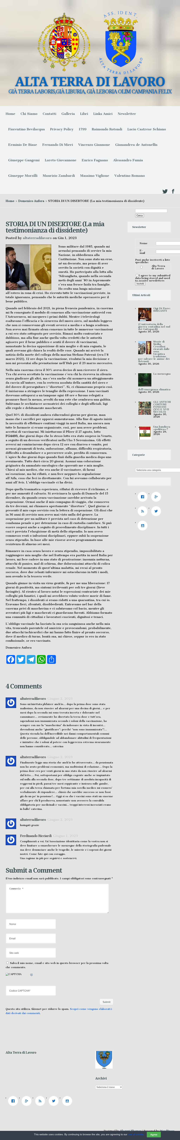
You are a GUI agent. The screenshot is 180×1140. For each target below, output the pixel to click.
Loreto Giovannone (60, 160)
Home (10, 114)
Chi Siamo (29, 114)
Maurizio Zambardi (59, 176)
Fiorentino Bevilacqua (26, 129)
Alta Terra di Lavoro (158, 267)
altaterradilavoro (37, 238)
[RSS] (143, 511)
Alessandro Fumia (128, 160)
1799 (82, 129)
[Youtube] (143, 525)
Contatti (49, 114)
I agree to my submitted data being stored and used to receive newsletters (152, 278)
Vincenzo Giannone (94, 145)
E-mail (142, 252)
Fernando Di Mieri (57, 145)
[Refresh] (32, 975)
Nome (143, 243)
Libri (84, 114)
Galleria (68, 114)
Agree (153, 1134)
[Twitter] (157, 511)
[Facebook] (143, 496)
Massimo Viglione (94, 176)
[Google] (157, 496)
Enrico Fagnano (95, 160)
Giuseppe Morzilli (22, 176)
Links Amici (102, 114)
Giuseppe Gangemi (24, 160)
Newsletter (127, 114)
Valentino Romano (129, 176)
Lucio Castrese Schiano (146, 129)
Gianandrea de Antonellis (136, 145)
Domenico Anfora (31, 201)
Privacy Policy (61, 129)
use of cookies (136, 1134)
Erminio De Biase (22, 145)
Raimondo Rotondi (107, 129)
